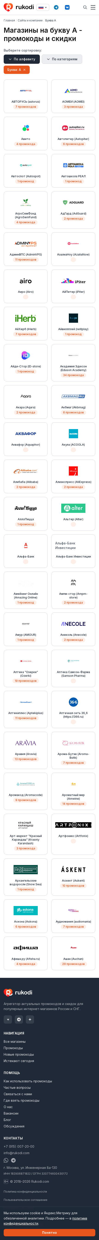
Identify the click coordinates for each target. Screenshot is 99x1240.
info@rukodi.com (16, 1153)
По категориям (64, 59)
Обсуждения (14, 1126)
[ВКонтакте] (67, 7)
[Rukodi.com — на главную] (19, 7)
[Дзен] (30, 1019)
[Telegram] (56, 7)
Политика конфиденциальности (25, 1191)
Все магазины (15, 1041)
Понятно (49, 1232)
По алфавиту (24, 59)
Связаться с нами (18, 1094)
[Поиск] (85, 7)
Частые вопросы (17, 1087)
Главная (9, 20)
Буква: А (14, 70)
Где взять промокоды (21, 1100)
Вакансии (11, 1113)
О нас (8, 1107)
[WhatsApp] (6, 1160)
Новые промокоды (19, 1054)
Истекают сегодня (19, 1061)
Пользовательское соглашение (25, 1200)
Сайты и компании (30, 20)
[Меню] (93, 7)
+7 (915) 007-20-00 (19, 1146)
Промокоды (13, 1048)
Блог (7, 1120)
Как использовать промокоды (28, 1081)
